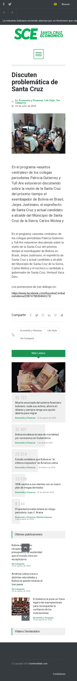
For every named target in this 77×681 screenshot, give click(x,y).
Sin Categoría (27, 338)
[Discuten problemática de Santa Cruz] (38, 133)
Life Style (49, 100)
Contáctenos (59, 674)
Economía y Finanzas (31, 100)
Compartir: (19, 315)
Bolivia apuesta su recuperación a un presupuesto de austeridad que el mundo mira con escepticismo (27, 552)
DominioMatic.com (38, 663)
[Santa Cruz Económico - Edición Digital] (38, 37)
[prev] (25, 548)
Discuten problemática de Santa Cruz (35, 82)
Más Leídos (38, 353)
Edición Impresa (44, 517)
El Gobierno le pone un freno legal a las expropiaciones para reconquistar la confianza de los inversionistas (49, 606)
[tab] (38, 355)
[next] (25, 617)
